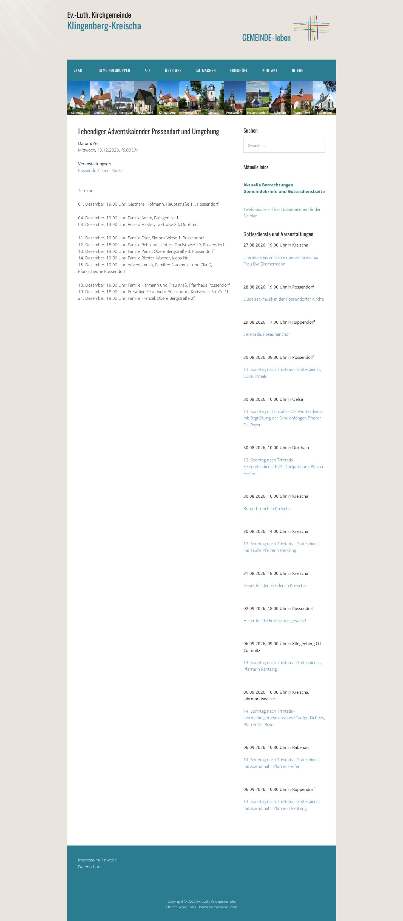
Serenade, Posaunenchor (266, 334)
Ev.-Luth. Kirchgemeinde (99, 14)
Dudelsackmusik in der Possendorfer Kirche (283, 299)
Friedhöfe (239, 70)
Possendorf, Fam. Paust (100, 170)
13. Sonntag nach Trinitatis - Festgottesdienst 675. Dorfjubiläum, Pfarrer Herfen (283, 466)
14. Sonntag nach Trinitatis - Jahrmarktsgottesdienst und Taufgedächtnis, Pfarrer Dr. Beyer (284, 717)
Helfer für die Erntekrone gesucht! (274, 620)
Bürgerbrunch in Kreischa (267, 508)
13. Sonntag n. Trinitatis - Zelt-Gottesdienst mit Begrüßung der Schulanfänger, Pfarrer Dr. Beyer (283, 417)
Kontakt (269, 70)
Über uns (173, 70)
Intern (297, 70)
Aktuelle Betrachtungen (268, 184)
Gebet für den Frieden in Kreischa (274, 585)
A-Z (148, 70)
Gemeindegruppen (114, 70)
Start (79, 70)
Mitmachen (206, 70)
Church (172, 907)
